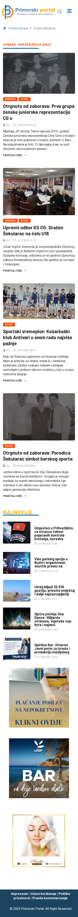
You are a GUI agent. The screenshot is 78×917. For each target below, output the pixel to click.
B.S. (8, 124)
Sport (25, 99)
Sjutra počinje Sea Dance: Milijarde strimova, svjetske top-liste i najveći (53, 619)
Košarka (10, 99)
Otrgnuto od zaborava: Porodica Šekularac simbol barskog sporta (38, 456)
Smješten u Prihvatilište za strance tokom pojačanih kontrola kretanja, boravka (53, 533)
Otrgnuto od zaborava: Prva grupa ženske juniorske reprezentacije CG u (38, 112)
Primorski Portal (32, 909)
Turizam (39, 555)
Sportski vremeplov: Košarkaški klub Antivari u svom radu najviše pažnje (37, 337)
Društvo (39, 524)
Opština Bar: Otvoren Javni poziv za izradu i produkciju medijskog (52, 648)
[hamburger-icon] (69, 11)
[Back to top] (69, 882)
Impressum (19, 894)
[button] (60, 12)
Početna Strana (18, 28)
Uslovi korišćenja (43, 894)
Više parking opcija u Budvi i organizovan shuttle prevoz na (51, 562)
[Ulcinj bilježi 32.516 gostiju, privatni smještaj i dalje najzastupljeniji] (16, 591)
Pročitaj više (12, 155)
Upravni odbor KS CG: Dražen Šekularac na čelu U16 (33, 230)
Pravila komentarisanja (49, 898)
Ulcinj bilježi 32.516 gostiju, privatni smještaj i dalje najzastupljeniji (54, 590)
